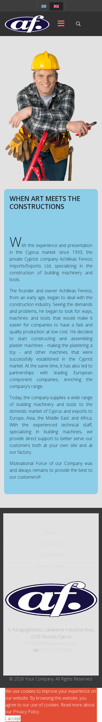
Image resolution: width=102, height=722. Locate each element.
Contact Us (51, 544)
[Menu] (61, 23)
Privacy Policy (51, 566)
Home (51, 532)
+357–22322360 (55, 650)
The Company (51, 555)
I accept (13, 718)
